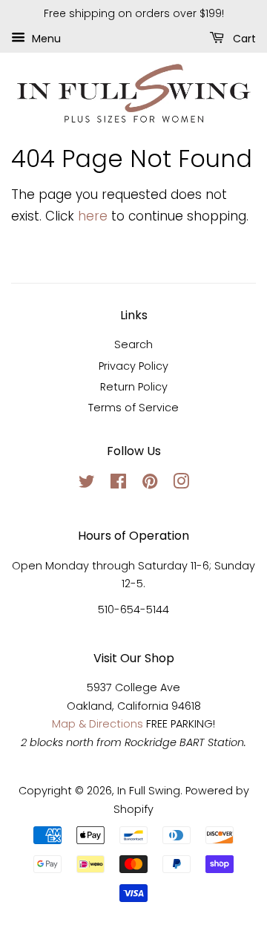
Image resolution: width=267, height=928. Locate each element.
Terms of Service (133, 407)
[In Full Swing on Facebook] (118, 484)
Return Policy (134, 386)
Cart (243, 37)
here (93, 216)
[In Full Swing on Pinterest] (150, 484)
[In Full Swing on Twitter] (87, 484)
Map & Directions (97, 723)
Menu (45, 37)
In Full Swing (148, 790)
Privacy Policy (133, 366)
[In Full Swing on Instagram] (181, 484)
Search (133, 344)
